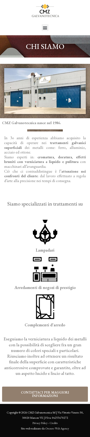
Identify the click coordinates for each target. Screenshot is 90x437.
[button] (45, 27)
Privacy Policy (40, 423)
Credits (54, 423)
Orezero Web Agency (57, 428)
